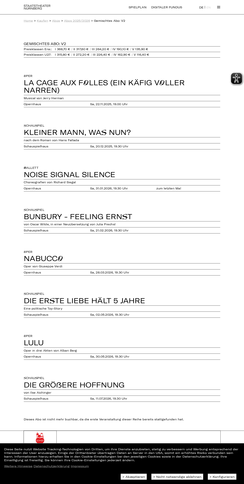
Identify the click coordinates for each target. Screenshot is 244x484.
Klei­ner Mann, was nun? (77, 132)
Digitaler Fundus (166, 7)
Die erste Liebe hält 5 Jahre (84, 300)
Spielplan (137, 7)
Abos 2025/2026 (77, 20)
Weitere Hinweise (18, 466)
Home (28, 20)
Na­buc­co (43, 258)
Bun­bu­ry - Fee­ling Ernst (78, 216)
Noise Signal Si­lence (69, 174)
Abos (56, 20)
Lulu (34, 342)
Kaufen (42, 20)
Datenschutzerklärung (52, 466)
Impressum (80, 466)
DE (201, 7)
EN (208, 7)
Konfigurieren (224, 477)
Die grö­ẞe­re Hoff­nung (74, 384)
